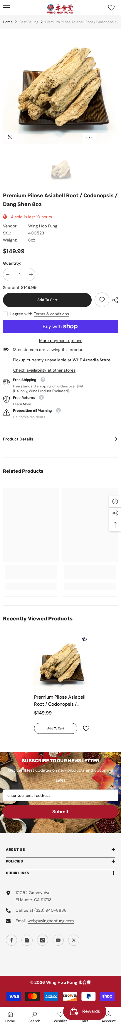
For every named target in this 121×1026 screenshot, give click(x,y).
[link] (102, 299)
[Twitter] (73, 940)
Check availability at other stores (44, 370)
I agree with (21, 314)
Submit (60, 812)
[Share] (113, 300)
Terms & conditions (51, 314)
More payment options (60, 340)
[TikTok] (42, 940)
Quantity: (12, 263)
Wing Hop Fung (42, 226)
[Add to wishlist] (83, 728)
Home (8, 22)
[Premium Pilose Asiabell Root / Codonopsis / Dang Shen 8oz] (61, 663)
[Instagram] (27, 940)
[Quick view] (84, 639)
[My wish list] (111, 7)
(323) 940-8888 (50, 910)
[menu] (6, 7)
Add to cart (47, 299)
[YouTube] (58, 940)
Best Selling (28, 22)
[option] (60, 86)
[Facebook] (11, 940)
